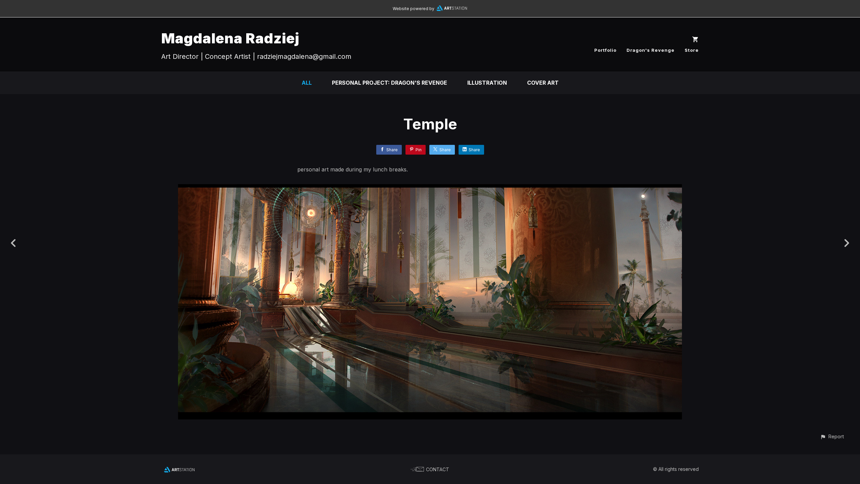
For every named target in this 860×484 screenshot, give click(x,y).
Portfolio (605, 50)
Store (692, 50)
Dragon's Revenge (651, 50)
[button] (832, 436)
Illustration (487, 82)
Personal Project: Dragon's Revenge (389, 82)
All (307, 82)
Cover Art (543, 82)
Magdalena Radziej (230, 38)
